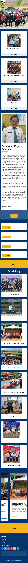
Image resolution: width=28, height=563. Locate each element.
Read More (14, 54)
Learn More (6, 227)
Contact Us (14, 264)
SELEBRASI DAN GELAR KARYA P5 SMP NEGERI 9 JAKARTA (13, 505)
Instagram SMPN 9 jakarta (4, 541)
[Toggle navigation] (26, 2)
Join (13, 215)
